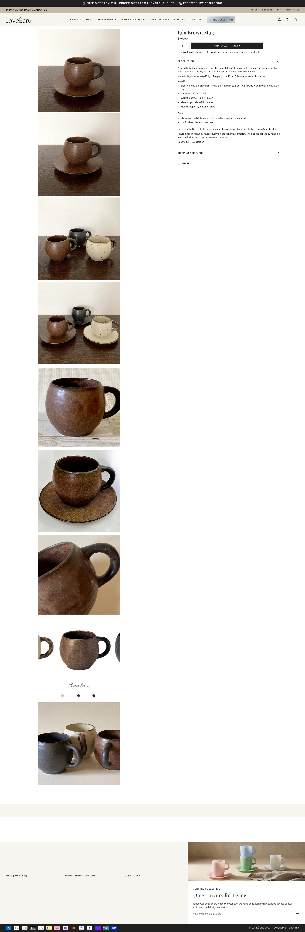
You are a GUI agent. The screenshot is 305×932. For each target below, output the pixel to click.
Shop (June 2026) (16, 876)
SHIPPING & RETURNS (190, 153)
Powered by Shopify (285, 928)
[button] (76, 19)
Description (186, 61)
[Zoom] (11, 106)
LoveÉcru (258, 928)
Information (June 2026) (80, 876)
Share (186, 163)
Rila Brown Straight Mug (263, 129)
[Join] (296, 913)
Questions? (132, 876)
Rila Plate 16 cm (200, 129)
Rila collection (197, 142)
